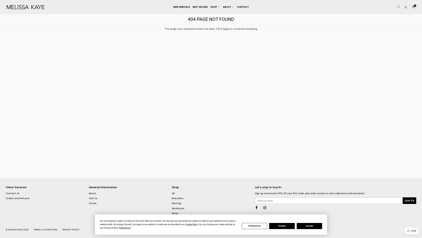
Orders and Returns (18, 198)
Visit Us (93, 198)
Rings (175, 213)
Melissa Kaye (15, 229)
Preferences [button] (124, 228)
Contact (243, 7)
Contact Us (13, 193)
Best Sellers (200, 7)
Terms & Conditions (46, 229)
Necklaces (178, 208)
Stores (93, 203)
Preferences (254, 226)
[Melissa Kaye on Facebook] (256, 207)
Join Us (409, 200)
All (173, 193)
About (227, 7)
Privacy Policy (71, 229)
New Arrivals (181, 7)
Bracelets (177, 198)
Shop (214, 7)
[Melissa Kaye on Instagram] (265, 207)
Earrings (176, 203)
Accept (309, 226)
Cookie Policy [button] (192, 224)
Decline (282, 226)
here (226, 29)
